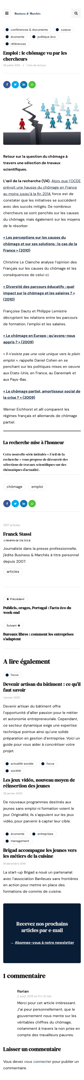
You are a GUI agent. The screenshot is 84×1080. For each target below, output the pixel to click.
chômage (14, 486)
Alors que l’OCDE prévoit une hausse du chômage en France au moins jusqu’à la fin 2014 (42, 187)
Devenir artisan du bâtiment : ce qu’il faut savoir (42, 687)
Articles (13, 571)
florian (23, 991)
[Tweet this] (15, 84)
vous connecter (37, 1061)
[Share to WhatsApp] (32, 84)
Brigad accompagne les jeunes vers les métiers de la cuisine (40, 853)
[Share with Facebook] (7, 84)
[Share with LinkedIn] (23, 84)
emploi (37, 486)
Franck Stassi (17, 534)
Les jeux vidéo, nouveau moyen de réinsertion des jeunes (39, 783)
